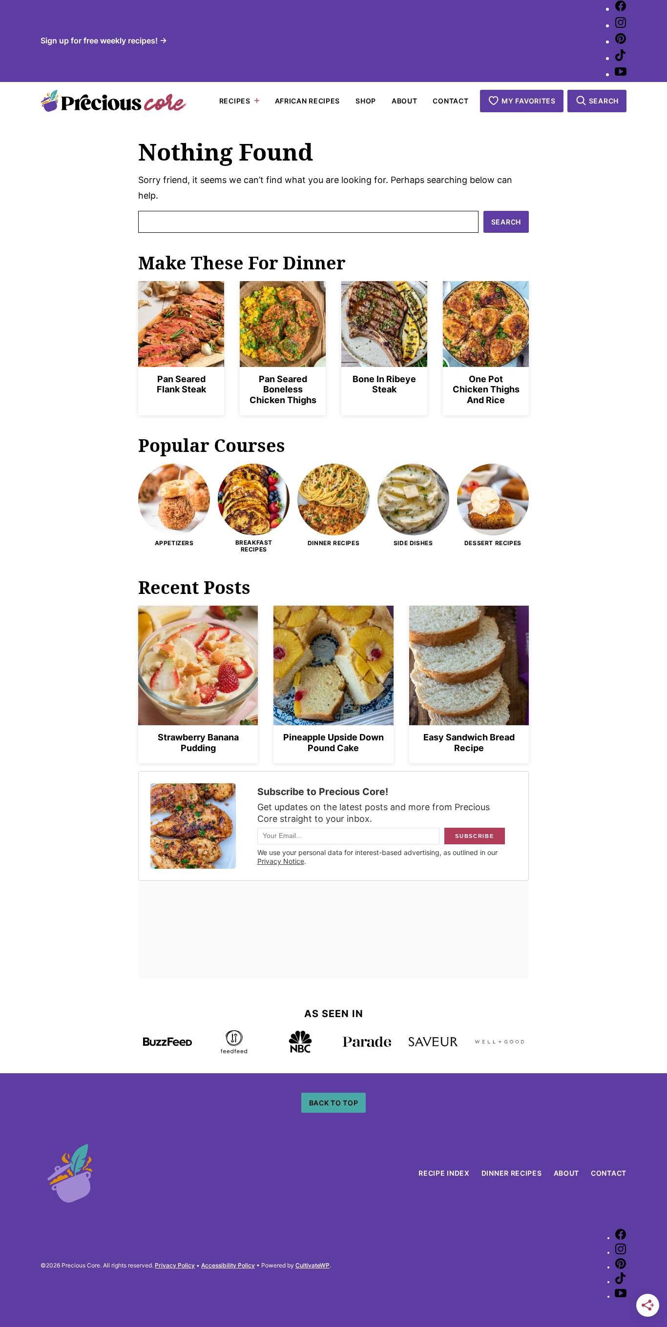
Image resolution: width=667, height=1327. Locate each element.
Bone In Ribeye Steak (384, 384)
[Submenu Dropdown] (256, 100)
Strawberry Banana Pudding (198, 742)
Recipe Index (443, 1173)
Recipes (234, 100)
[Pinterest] (620, 41)
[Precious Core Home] (114, 101)
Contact (450, 100)
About (404, 100)
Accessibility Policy (228, 1265)
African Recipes (307, 100)
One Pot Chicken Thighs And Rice (486, 389)
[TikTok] (620, 58)
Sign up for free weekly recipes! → (104, 40)
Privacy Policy (175, 1265)
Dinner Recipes (511, 1173)
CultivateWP (312, 1265)
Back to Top (333, 1103)
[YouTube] (620, 74)
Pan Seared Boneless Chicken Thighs (283, 389)
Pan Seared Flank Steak (181, 384)
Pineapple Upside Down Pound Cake (333, 742)
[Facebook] (620, 8)
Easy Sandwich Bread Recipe (469, 742)
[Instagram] (620, 25)
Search (506, 222)
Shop (365, 100)
